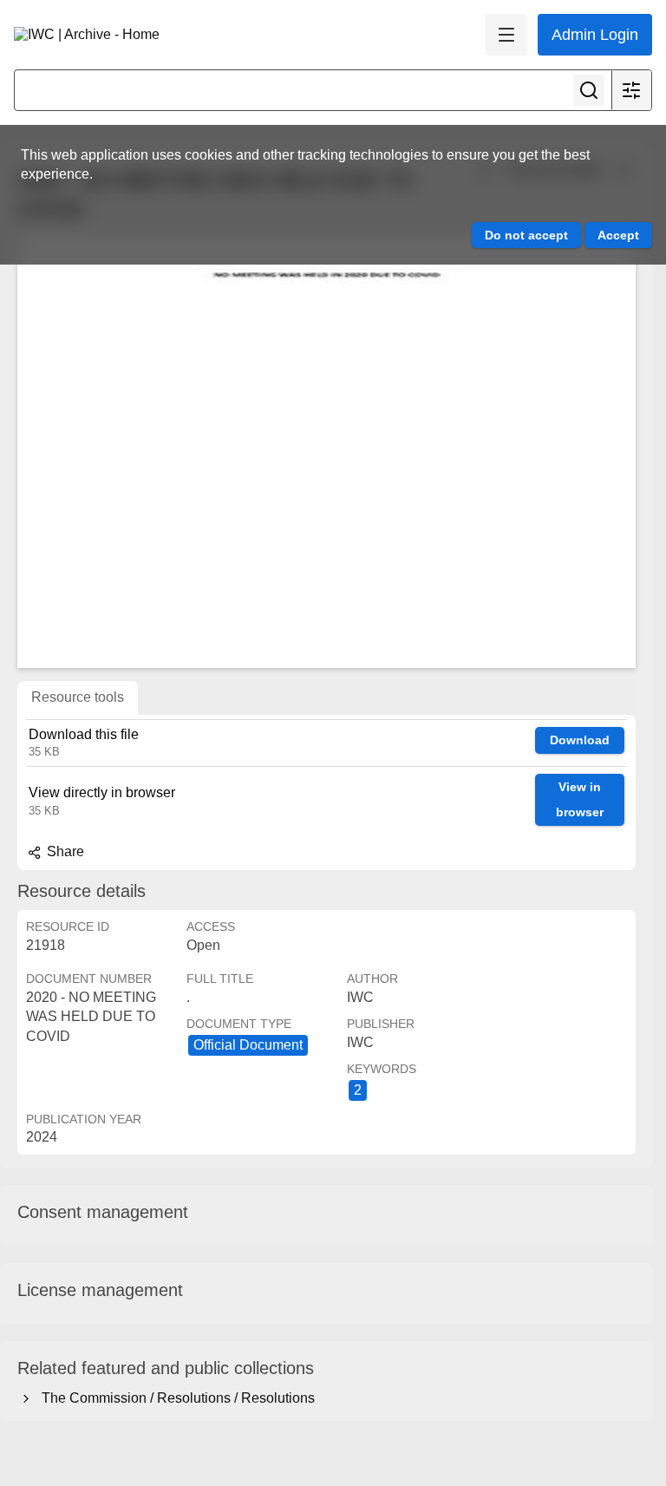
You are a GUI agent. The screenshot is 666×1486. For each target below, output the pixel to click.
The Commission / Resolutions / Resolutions (175, 1398)
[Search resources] (588, 90)
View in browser (580, 799)
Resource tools (77, 697)
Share (63, 851)
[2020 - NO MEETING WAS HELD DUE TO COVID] (326, 451)
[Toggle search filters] (631, 90)
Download (580, 740)
